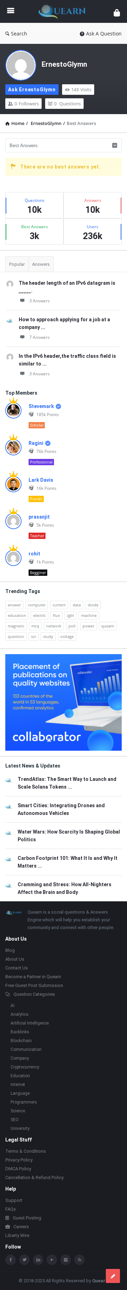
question (16, 636)
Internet (18, 1084)
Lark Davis (41, 480)
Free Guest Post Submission (34, 985)
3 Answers (39, 301)
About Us (14, 959)
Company (20, 1058)
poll (71, 625)
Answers (41, 264)
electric (39, 615)
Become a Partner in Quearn (33, 976)
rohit (34, 554)
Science (18, 1110)
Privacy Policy (18, 1160)
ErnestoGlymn (64, 64)
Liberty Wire (17, 1235)
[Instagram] (65, 1260)
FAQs (10, 1209)
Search (19, 33)
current (59, 604)
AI (12, 1005)
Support (13, 1200)
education (17, 615)
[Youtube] (52, 1260)
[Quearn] (64, 11)
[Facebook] (10, 1260)
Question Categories (34, 994)
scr (33, 636)
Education (20, 1075)
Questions (67, 103)
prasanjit (39, 517)
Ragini (36, 443)
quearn (107, 625)
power (88, 625)
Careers (21, 1226)
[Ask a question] (113, 1276)
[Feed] (79, 1260)
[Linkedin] (38, 1260)
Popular (17, 264)
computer (37, 604)
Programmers (24, 1102)
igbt (70, 615)
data (77, 604)
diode (93, 604)
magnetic (16, 625)
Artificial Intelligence (30, 1023)
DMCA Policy (18, 1168)
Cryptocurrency (25, 1067)
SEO (15, 1119)
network (53, 625)
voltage (67, 636)
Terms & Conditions (25, 1151)
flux (56, 615)
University (20, 1128)
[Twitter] (24, 1260)
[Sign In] (117, 12)
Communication (26, 1049)
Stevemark (41, 406)
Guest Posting (27, 1217)
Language (20, 1093)
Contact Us (16, 967)
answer (14, 604)
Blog (10, 950)
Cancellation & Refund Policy (34, 1177)
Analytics (20, 1014)
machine (89, 615)
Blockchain (21, 1040)
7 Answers (39, 337)
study (48, 636)
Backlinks (20, 1031)
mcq (35, 625)
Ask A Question (104, 33)
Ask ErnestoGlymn (32, 89)
